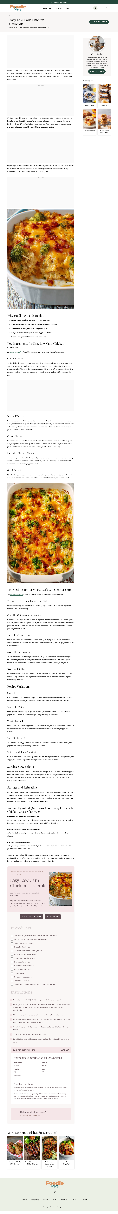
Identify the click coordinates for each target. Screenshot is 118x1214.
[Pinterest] (95, 8)
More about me (96, 71)
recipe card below (16, 352)
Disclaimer (45, 1200)
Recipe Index (47, 8)
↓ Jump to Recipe (99, 22)
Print (31, 916)
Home (11, 16)
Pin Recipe (54, 916)
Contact (59, 8)
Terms (54, 1200)
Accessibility (63, 1200)
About (68, 8)
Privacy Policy (35, 1200)
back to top (82, 1200)
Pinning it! (35, 1115)
